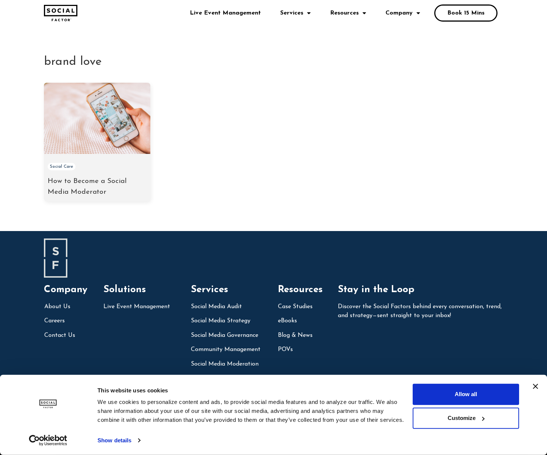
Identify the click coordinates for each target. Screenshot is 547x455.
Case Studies (295, 307)
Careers (54, 321)
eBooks (287, 321)
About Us (57, 307)
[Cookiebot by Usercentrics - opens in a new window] (48, 440)
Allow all (466, 394)
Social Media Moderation (225, 364)
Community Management (225, 350)
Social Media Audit (216, 307)
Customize (462, 418)
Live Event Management (225, 13)
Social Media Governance (224, 335)
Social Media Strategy (220, 321)
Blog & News (295, 335)
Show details (114, 440)
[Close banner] (535, 386)
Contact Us (59, 335)
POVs (285, 350)
